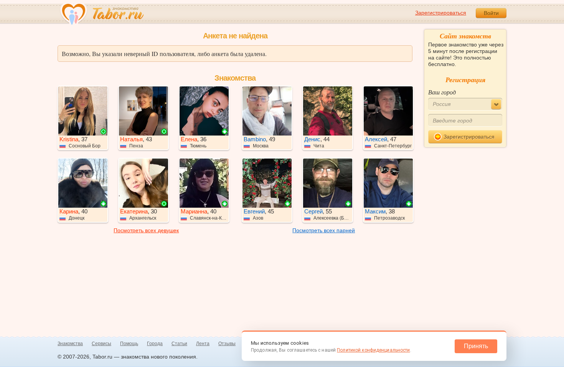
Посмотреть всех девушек (146, 230)
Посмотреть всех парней (323, 230)
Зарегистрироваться (440, 13)
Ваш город (442, 92)
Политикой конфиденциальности (373, 350)
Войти (491, 13)
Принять (476, 346)
